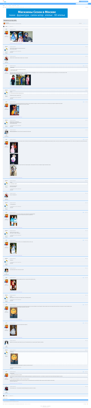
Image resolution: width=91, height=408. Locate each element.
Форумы (4, 5)
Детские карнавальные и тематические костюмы (15, 23)
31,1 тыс (7, 52)
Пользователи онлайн (14, 5)
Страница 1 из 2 (11, 26)
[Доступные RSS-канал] (87, 404)
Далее (6, 26)
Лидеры (18, 5)
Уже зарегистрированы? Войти (84, 1)
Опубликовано (13, 139)
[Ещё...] (86, 29)
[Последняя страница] (8, 26)
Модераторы (10, 5)
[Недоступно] (13, 36)
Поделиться (80, 23)
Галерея (6, 5)
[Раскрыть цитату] (10, 67)
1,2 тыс (6, 72)
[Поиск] (87, 3)
